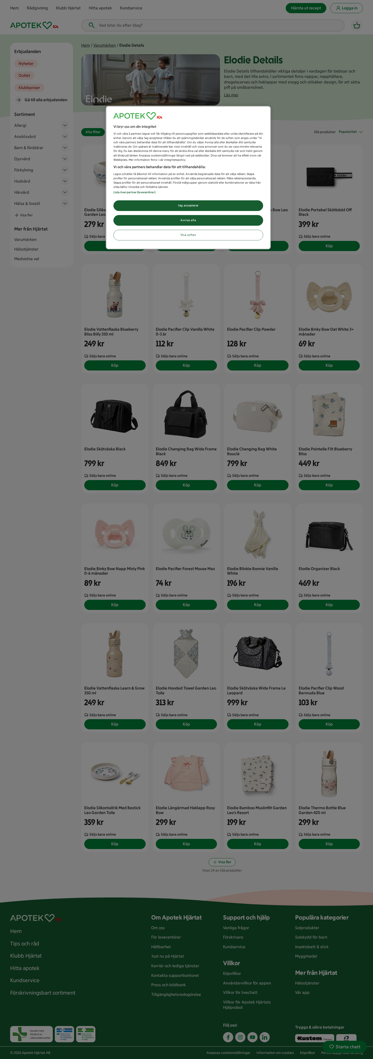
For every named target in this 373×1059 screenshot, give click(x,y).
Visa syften (188, 235)
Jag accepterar (188, 205)
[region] (188, 178)
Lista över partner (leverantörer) (134, 192)
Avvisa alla (188, 220)
